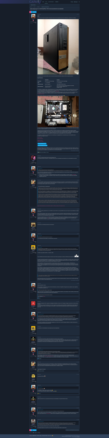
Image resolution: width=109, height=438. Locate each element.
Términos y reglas (39, 435)
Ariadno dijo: (39, 387)
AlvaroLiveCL (33, 306)
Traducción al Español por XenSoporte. (66, 436)
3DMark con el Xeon (40, 141)
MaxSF (33, 171)
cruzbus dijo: (39, 168)
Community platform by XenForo (72, 435)
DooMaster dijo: (40, 409)
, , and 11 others (44, 152)
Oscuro (31, 435)
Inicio (43, 1)
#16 (78, 374)
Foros (46, 1)
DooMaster (33, 341)
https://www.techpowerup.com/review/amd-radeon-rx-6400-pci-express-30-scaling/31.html (51, 205)
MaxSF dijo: (39, 247)
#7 (78, 233)
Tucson (33, 250)
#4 (78, 180)
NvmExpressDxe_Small (41, 93)
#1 (78, 14)
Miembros (56, 1)
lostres (33, 227)
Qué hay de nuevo (51, 1)
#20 (78, 419)
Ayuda (49, 435)
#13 (78, 337)
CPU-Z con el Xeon (40, 138)
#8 (78, 245)
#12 (78, 326)
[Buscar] (79, 1)
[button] (54, 1)
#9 (78, 283)
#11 (78, 312)
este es (44, 296)
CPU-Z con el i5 (40, 137)
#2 (78, 155)
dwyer (33, 424)
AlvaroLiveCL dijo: (40, 314)
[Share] (77, 14)
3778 (48, 217)
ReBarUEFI (57, 91)
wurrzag (33, 184)
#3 (78, 166)
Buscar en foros (33, 4)
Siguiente (34, 430)
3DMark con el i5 (40, 140)
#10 (78, 301)
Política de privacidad (44, 435)
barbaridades (74, 174)
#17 (78, 385)
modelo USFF (48, 413)
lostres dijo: (39, 235)
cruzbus (33, 160)
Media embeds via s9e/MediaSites (75, 436)
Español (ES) (34, 435)
